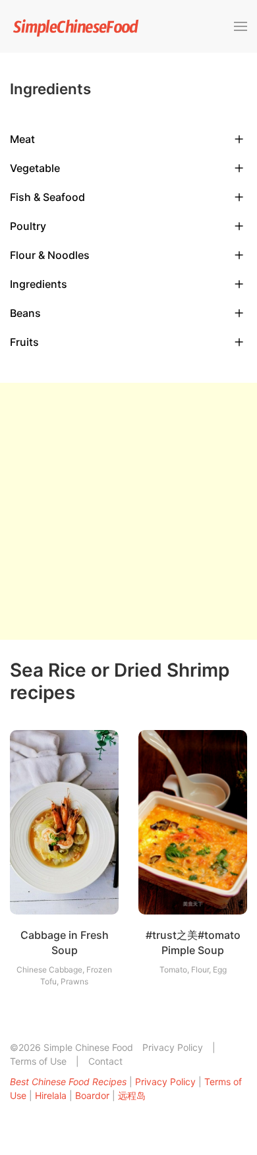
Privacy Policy (172, 1047)
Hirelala (51, 1095)
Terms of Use (38, 1061)
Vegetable (35, 168)
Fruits (24, 342)
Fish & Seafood (47, 197)
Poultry (28, 226)
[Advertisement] (128, 511)
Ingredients (38, 284)
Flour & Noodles (50, 255)
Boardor (92, 1095)
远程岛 (132, 1095)
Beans (25, 313)
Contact (105, 1061)
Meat (22, 139)
